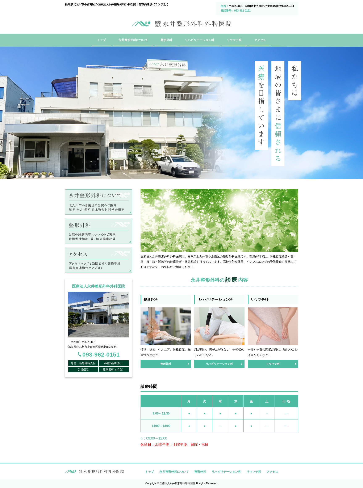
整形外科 (165, 363)
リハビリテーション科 (219, 363)
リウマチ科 (273, 363)
